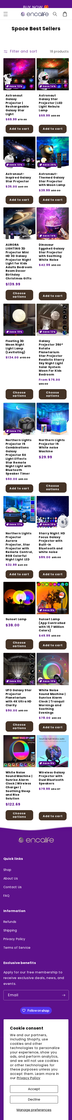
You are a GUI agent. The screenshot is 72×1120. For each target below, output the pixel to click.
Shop (7, 870)
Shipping (10, 930)
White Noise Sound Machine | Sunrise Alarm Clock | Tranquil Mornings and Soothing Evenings (52, 701)
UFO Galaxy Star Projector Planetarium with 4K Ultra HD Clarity (19, 697)
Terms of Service (17, 948)
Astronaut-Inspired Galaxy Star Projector (18, 177)
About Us (10, 878)
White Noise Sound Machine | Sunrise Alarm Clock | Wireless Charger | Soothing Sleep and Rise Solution (19, 785)
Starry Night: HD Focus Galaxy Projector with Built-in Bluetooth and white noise (52, 543)
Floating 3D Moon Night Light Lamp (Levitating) (15, 346)
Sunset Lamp (16, 619)
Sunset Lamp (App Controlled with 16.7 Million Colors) (52, 624)
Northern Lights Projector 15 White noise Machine (52, 445)
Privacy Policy (28, 1078)
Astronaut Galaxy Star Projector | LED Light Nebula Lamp (51, 103)
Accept (34, 1089)
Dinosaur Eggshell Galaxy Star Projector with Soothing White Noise (52, 252)
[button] (5, 14)
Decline (34, 1099)
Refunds (10, 922)
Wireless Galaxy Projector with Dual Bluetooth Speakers (52, 778)
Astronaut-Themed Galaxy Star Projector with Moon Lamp (52, 179)
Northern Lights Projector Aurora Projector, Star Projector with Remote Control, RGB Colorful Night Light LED (19, 546)
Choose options (19, 295)
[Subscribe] (63, 995)
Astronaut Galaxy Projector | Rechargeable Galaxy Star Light (17, 105)
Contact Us (12, 887)
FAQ (6, 896)
